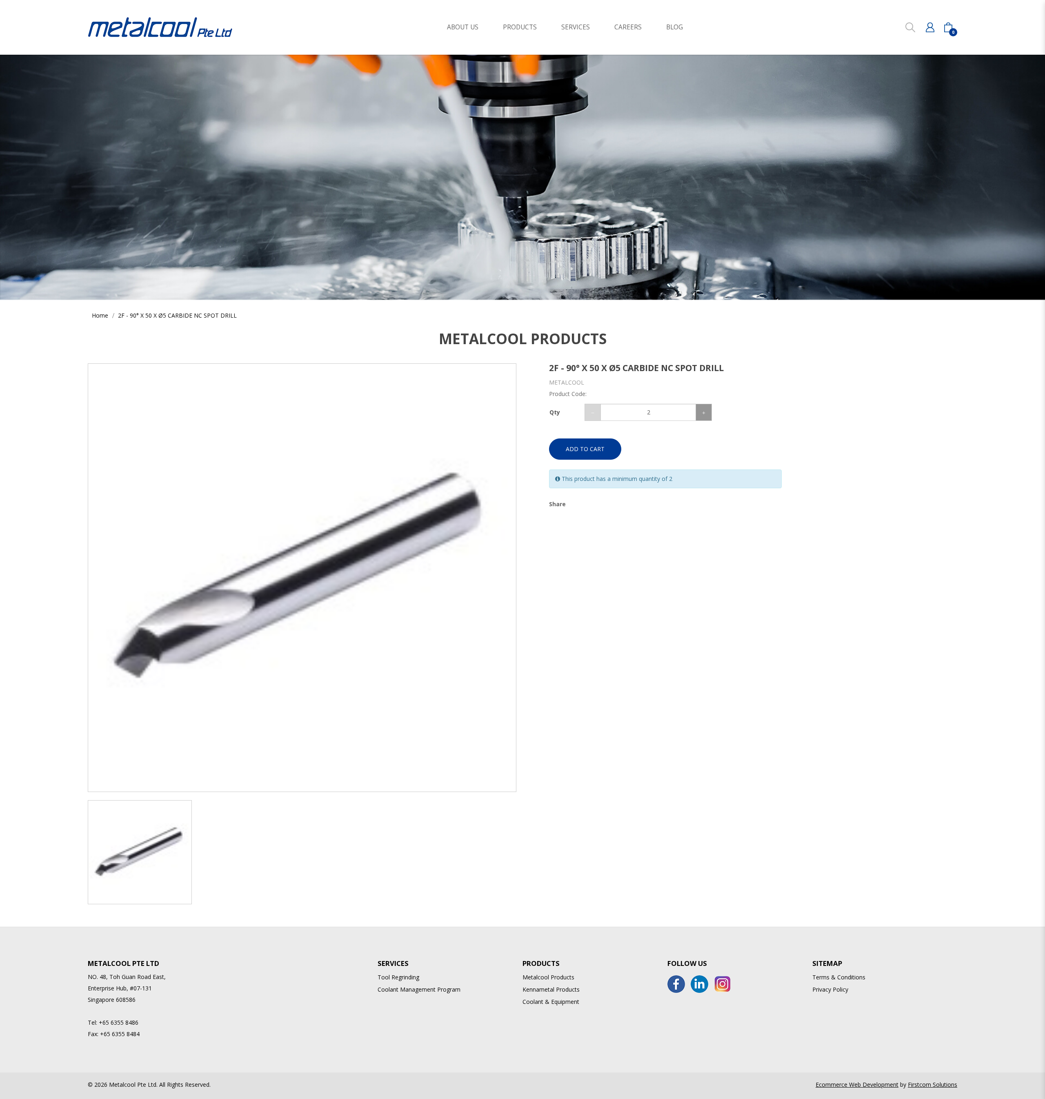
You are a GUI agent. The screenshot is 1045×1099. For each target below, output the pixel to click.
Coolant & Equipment (550, 1002)
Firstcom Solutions (932, 1084)
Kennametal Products (551, 989)
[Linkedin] (699, 984)
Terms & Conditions (838, 977)
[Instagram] (723, 984)
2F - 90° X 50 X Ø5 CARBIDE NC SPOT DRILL (177, 315)
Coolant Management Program (419, 989)
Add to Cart (585, 449)
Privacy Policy (830, 989)
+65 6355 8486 (118, 1022)
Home (100, 315)
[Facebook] (676, 984)
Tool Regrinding (398, 977)
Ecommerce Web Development (857, 1084)
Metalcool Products (548, 977)
